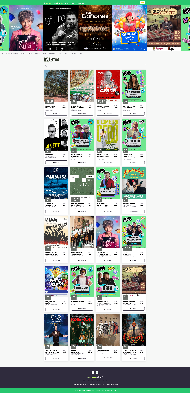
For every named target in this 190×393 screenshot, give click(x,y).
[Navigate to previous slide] (2, 28)
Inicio (83, 381)
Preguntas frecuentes (112, 384)
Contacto (105, 381)
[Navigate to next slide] (188, 28)
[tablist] (95, 53)
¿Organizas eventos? (94, 381)
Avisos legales (101, 384)
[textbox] (95, 66)
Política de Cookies (77, 384)
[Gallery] (95, 28)
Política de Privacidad (90, 384)
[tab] (10, 53)
